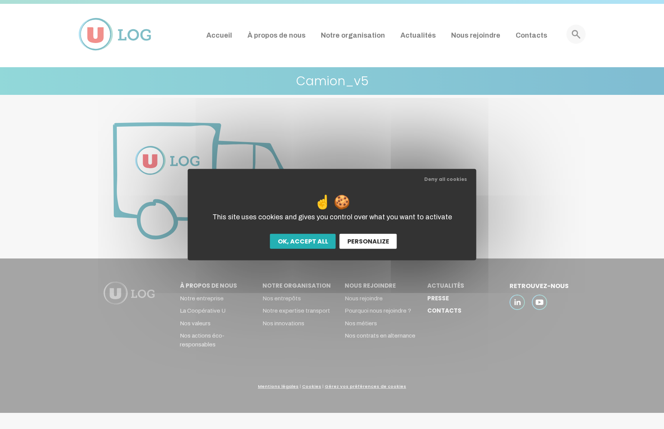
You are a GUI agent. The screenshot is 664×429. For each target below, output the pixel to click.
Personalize (368, 241)
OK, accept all (303, 241)
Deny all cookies (445, 179)
